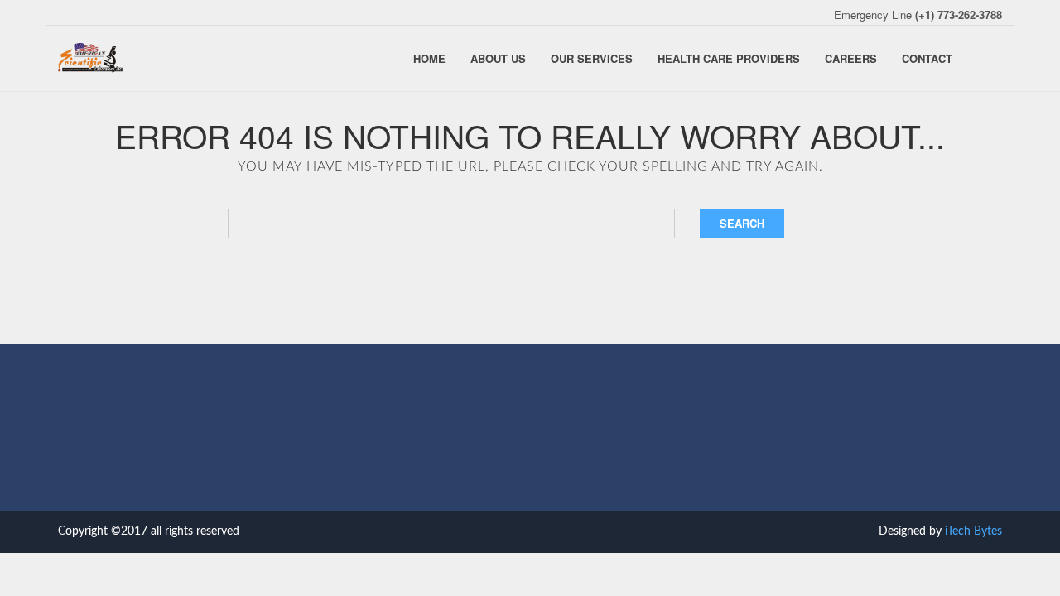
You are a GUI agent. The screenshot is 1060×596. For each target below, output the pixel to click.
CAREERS (851, 58)
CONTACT (927, 58)
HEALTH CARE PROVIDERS (729, 58)
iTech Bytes (973, 531)
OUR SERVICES (592, 58)
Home (429, 58)
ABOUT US (498, 58)
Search (742, 223)
